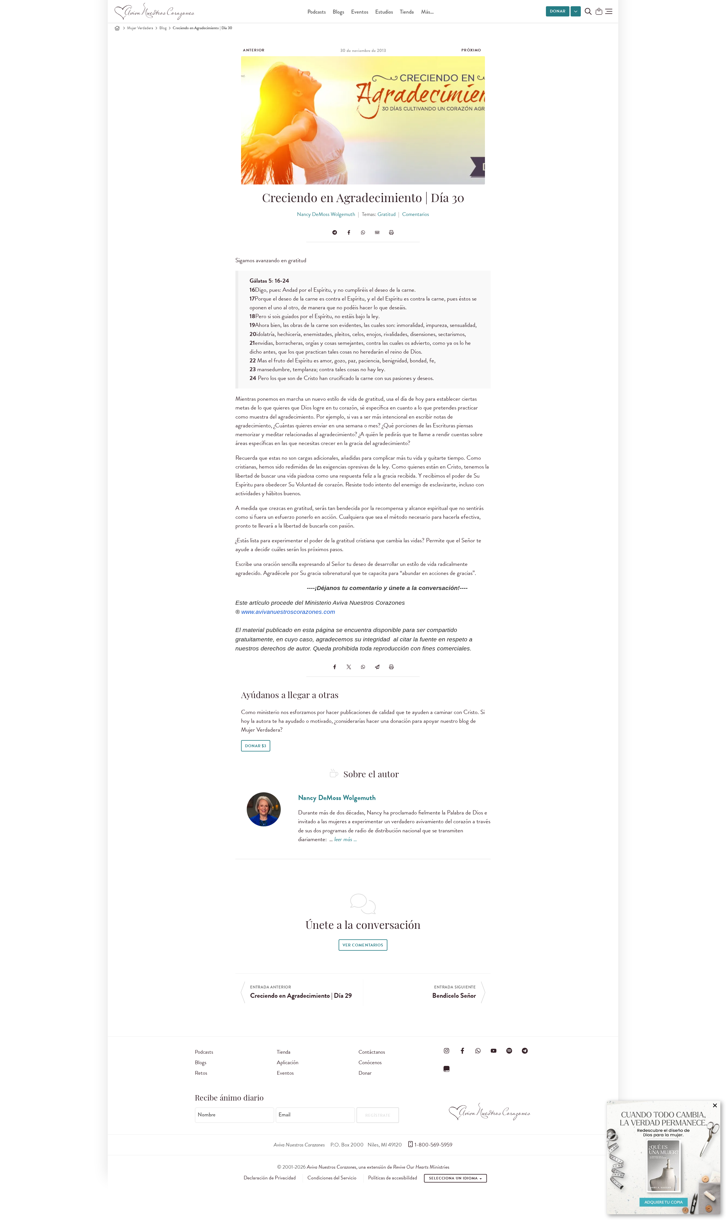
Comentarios (415, 214)
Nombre (207, 1114)
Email (284, 1114)
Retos (201, 1073)
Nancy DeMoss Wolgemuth (326, 214)
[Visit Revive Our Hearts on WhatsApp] (478, 1051)
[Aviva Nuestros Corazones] (155, 11)
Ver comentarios (363, 945)
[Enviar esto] (377, 232)
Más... (427, 12)
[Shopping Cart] (599, 12)
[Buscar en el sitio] (588, 11)
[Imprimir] (391, 232)
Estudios (384, 12)
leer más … (345, 839)
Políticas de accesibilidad (392, 1177)
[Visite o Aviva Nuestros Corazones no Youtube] (493, 1051)
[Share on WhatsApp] (363, 232)
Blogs (338, 12)
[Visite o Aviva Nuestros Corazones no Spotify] (509, 1051)
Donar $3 (255, 746)
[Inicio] (117, 28)
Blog (162, 28)
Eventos (359, 12)
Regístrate (378, 1115)
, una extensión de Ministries (378, 1167)
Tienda (407, 12)
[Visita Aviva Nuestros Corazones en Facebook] (462, 1051)
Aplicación (287, 1062)
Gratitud (386, 214)
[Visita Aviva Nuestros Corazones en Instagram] (446, 1051)
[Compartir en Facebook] (349, 232)
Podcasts (316, 12)
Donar (557, 11)
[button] (608, 11)
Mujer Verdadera (140, 28)
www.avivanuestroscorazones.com (288, 611)
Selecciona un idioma (454, 1178)
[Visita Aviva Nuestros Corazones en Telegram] (525, 1051)
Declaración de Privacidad (270, 1177)
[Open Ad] (663, 1157)
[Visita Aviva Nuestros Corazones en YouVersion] (446, 1068)
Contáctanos (371, 1052)
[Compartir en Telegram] (335, 232)
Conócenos (370, 1062)
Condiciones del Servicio (331, 1177)
